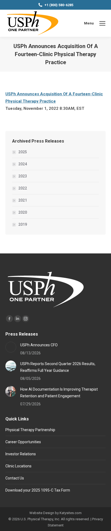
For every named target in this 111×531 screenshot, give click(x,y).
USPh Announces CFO (39, 345)
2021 (22, 200)
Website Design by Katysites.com (55, 513)
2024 (22, 164)
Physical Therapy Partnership (30, 430)
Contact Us (14, 478)
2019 (22, 224)
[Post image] (10, 347)
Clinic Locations (18, 466)
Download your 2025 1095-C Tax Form (37, 490)
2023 (22, 176)
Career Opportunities (23, 442)
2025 (22, 152)
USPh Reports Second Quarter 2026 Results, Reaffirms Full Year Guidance (57, 367)
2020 (22, 212)
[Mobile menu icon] (102, 23)
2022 (22, 188)
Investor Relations (20, 454)
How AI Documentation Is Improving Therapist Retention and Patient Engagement (59, 392)
